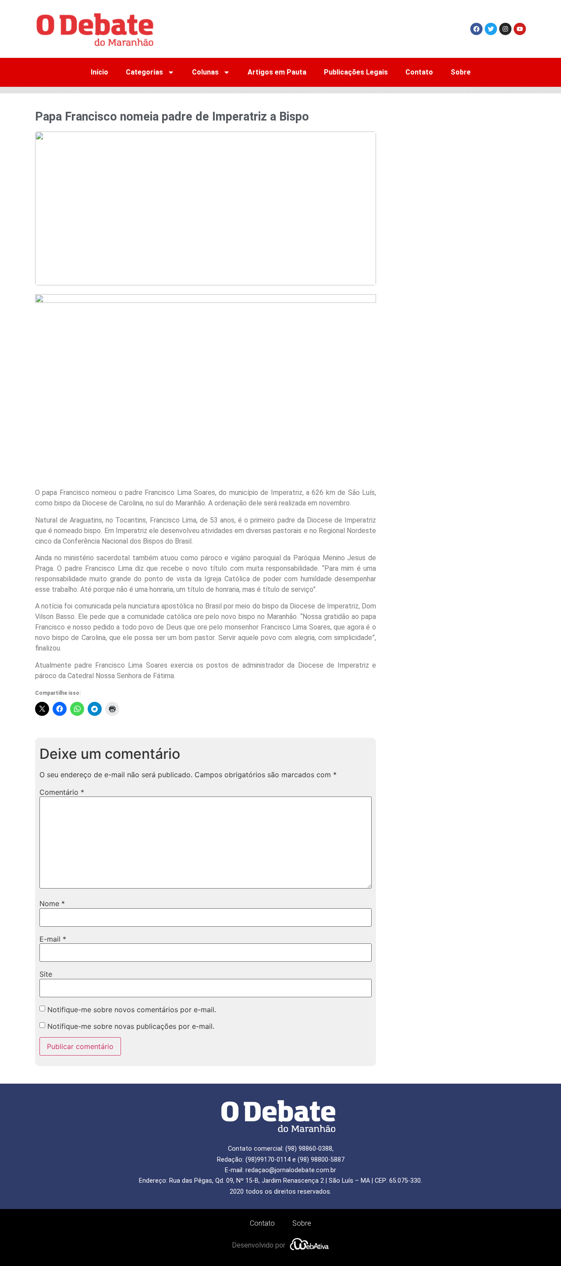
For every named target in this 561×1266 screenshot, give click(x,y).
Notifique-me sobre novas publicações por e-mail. (130, 1026)
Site (45, 974)
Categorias (144, 72)
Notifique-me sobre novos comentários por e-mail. (131, 1009)
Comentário (61, 792)
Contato (419, 72)
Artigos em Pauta (277, 72)
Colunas (205, 72)
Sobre (461, 72)
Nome (52, 903)
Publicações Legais (356, 72)
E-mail (52, 938)
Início (99, 72)
